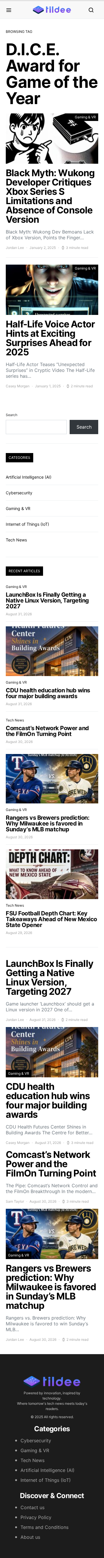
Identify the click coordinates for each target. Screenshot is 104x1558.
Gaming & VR (85, 117)
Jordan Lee (15, 247)
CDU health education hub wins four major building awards (48, 693)
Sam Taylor (15, 1201)
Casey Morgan (17, 386)
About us (30, 1537)
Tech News (16, 539)
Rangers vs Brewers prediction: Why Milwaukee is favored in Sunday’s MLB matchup (47, 823)
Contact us (32, 1507)
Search (11, 415)
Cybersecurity (19, 492)
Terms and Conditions (44, 1527)
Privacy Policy (36, 1517)
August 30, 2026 (19, 741)
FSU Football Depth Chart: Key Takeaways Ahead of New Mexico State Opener (51, 919)
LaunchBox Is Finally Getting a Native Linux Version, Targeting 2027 (47, 600)
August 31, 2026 (19, 614)
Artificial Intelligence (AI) (28, 477)
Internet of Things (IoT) (27, 524)
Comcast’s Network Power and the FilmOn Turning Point (47, 731)
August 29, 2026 (19, 932)
